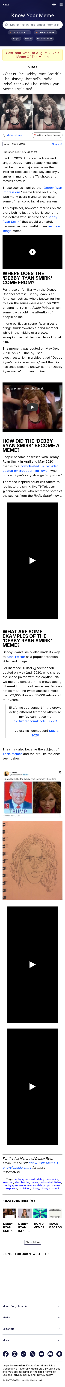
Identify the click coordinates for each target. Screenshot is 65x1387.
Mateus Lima (14, 135)
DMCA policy (45, 1374)
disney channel (50, 1188)
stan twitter (22, 1182)
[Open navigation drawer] (61, 4)
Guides (32, 67)
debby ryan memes (48, 1185)
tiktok (57, 1182)
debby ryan (21, 1179)
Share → (57, 144)
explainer (11, 1188)
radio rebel (46, 1182)
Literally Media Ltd (31, 1368)
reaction (8, 1182)
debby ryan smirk (47, 1179)
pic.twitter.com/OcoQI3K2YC (35, 721)
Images (16, 38)
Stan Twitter (16, 657)
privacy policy (22, 1374)
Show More (32, 1242)
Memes (28, 38)
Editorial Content (44, 38)
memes (31, 1185)
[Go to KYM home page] (6, 4)
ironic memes (12, 754)
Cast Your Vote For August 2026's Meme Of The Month (32, 55)
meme (34, 1182)
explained (24, 1188)
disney (35, 1188)
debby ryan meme (15, 1185)
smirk (32, 1179)
